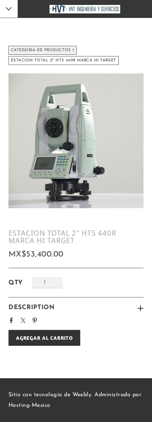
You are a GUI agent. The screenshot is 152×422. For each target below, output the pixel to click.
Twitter (24, 319)
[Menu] (9, 9)
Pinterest (36, 319)
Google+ (48, 318)
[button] (44, 338)
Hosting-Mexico (29, 405)
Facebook (12, 319)
